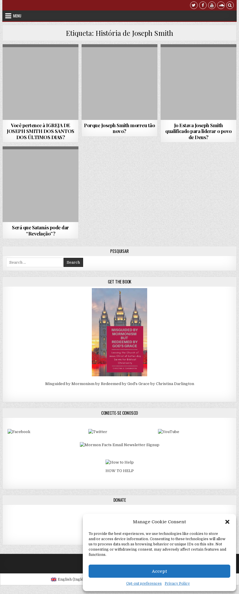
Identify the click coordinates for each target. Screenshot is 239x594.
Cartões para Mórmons (28, 58)
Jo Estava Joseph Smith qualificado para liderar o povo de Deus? (198, 131)
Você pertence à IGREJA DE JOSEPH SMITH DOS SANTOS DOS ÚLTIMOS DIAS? (40, 131)
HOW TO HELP (120, 471)
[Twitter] (194, 5)
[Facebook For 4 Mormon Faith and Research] (19, 432)
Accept (159, 571)
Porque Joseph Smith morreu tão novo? (119, 128)
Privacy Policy (177, 583)
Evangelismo (62, 58)
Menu (17, 16)
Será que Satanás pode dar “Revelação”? (40, 230)
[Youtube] (212, 5)
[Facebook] (203, 5)
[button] (227, 522)
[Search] (230, 5)
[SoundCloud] (221, 5)
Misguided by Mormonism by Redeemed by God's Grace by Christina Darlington (119, 384)
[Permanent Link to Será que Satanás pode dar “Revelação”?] (40, 184)
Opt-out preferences (144, 583)
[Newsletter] (119, 445)
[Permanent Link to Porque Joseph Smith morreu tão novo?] (119, 82)
